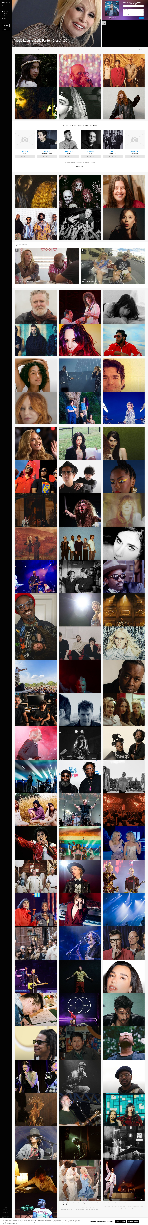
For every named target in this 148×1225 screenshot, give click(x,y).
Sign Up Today (79, 166)
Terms (7, 1209)
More (140, 49)
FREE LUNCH (83, 49)
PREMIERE (113, 49)
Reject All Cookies (120, 1221)
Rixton (112, 151)
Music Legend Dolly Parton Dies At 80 (40, 40)
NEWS (18, 49)
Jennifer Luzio (134, 151)
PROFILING (103, 49)
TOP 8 (63, 49)
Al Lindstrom (90, 151)
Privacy (3, 1209)
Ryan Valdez (47, 151)
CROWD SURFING (124, 49)
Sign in (5, 29)
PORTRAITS (72, 49)
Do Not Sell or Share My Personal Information (101, 1221)
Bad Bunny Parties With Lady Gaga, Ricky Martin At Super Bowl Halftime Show (79, 1204)
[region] (74, 1221)
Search (141, 17)
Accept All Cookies (133, 1221)
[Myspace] (6, 2)
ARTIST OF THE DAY (29, 49)
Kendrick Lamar (69, 151)
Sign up (6, 25)
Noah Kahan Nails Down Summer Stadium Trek (118, 1203)
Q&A (39, 49)
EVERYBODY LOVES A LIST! (51, 49)
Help (3, 1207)
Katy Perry (25, 151)
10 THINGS (93, 49)
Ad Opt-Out (4, 1210)
